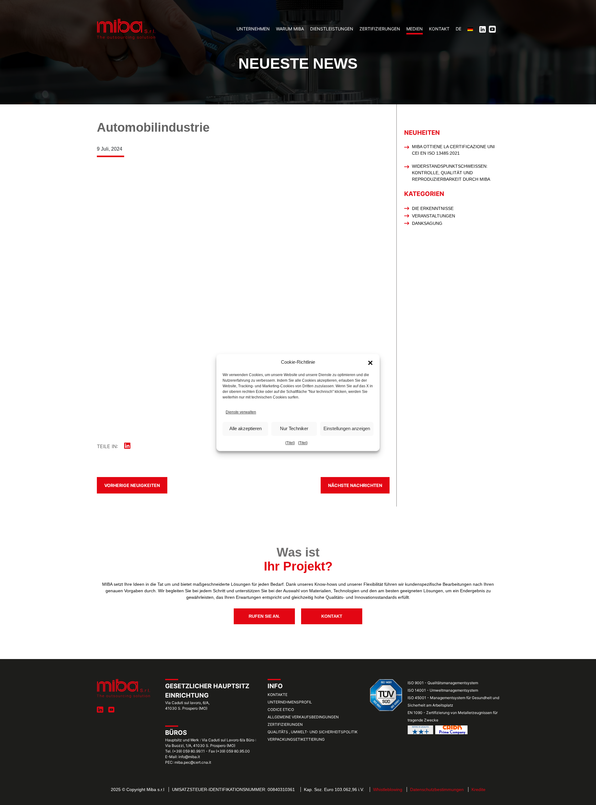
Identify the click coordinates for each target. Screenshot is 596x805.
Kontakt (439, 28)
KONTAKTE (277, 694)
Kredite (478, 789)
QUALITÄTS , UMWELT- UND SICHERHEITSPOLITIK (313, 732)
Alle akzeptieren (245, 428)
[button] (370, 362)
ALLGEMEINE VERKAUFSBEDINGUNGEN (303, 717)
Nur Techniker (294, 428)
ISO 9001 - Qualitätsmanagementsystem (443, 682)
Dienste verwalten (241, 412)
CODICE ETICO (281, 709)
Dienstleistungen (331, 28)
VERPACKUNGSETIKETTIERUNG (296, 739)
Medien (414, 28)
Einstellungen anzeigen (346, 428)
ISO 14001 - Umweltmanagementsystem (443, 690)
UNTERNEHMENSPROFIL (290, 702)
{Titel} (290, 443)
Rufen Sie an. (264, 616)
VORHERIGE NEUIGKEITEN (132, 485)
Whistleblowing (387, 789)
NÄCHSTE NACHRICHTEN (355, 485)
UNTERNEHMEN (253, 28)
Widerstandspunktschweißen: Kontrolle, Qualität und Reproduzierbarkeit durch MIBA (451, 173)
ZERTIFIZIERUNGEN (379, 28)
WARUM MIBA (290, 28)
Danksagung (427, 223)
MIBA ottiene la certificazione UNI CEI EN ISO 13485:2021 (453, 150)
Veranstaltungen (433, 215)
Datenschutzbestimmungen (437, 789)
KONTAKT (331, 616)
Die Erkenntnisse (433, 208)
